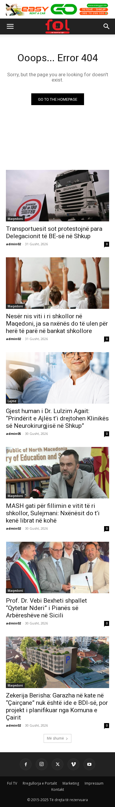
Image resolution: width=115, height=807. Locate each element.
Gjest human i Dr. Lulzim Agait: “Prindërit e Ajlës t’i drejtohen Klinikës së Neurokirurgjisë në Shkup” (57, 418)
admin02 (13, 244)
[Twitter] (57, 764)
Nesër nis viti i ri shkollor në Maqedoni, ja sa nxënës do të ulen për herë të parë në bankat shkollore (57, 323)
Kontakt (57, 789)
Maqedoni (15, 219)
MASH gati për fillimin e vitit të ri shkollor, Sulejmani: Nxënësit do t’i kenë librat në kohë (53, 513)
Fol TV (12, 783)
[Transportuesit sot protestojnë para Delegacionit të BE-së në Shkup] (57, 195)
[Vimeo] (73, 764)
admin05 (13, 433)
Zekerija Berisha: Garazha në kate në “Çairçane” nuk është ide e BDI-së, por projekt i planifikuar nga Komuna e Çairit (57, 706)
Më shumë (55, 738)
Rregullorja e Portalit (40, 783)
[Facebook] (26, 764)
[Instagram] (41, 764)
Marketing (71, 783)
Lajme (12, 401)
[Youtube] (89, 764)
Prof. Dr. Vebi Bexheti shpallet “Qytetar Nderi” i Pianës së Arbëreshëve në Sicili (46, 608)
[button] (10, 26)
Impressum (94, 783)
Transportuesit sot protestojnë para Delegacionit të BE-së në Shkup (54, 232)
